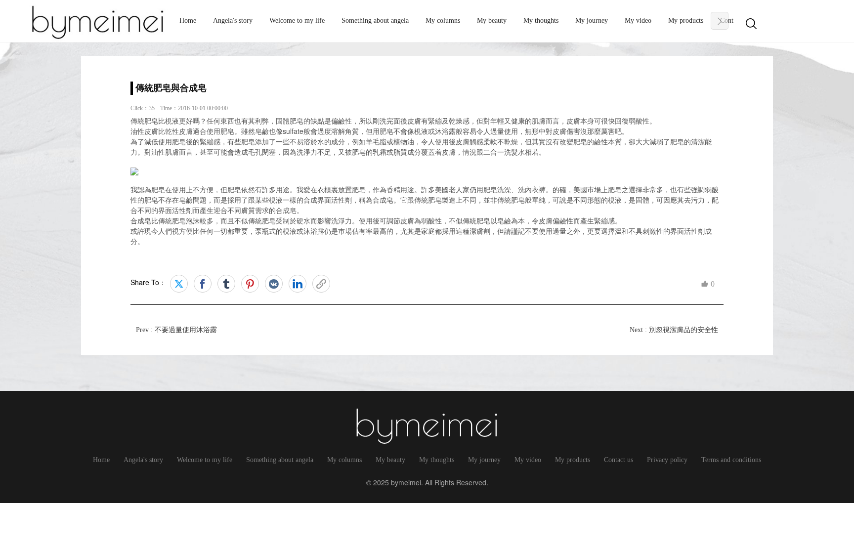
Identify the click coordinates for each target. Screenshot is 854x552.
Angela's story (233, 20)
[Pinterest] (250, 284)
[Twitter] (179, 284)
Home (187, 20)
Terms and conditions (731, 460)
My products (685, 20)
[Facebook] (203, 284)
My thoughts (540, 20)
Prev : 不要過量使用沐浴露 (176, 330)
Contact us (618, 460)
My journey (591, 20)
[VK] (274, 284)
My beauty (492, 20)
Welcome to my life (297, 20)
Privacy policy (667, 460)
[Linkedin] (297, 284)
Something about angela (375, 20)
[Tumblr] (226, 284)
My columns (443, 20)
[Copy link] (321, 284)
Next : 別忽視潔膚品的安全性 (674, 330)
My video (638, 20)
